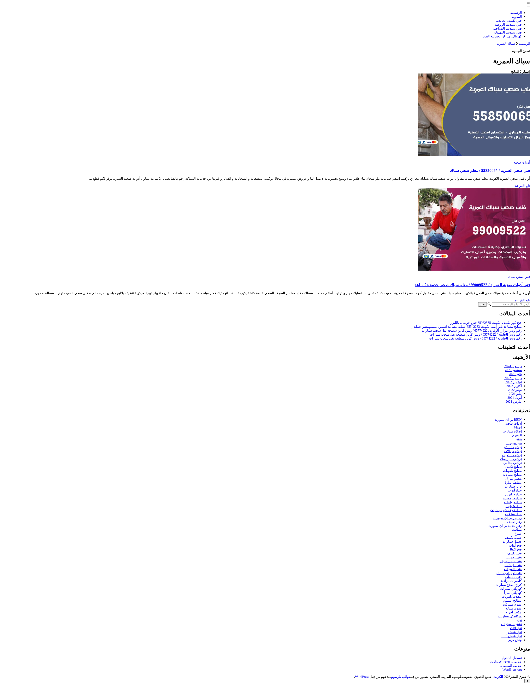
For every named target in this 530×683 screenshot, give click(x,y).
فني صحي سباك (519, 276)
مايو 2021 (515, 393)
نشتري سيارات (511, 624)
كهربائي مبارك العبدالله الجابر (502, 36)
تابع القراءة (522, 186)
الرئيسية (516, 12)
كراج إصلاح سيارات (508, 585)
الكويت (498, 676)
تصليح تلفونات (512, 470)
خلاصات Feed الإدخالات (506, 662)
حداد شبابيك (514, 506)
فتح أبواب (515, 545)
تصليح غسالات (512, 474)
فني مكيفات (513, 577)
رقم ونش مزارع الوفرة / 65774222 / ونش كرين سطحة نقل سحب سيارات (472, 330)
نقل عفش (515, 632)
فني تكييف (514, 553)
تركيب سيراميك (511, 459)
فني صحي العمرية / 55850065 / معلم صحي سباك (490, 170)
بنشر (518, 439)
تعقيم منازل (513, 478)
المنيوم (517, 435)
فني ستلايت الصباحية (507, 28)
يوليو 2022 (515, 389)
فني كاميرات (513, 569)
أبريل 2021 (514, 397)
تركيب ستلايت (512, 455)
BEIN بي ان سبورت (508, 419)
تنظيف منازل (513, 482)
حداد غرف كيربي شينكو (506, 510)
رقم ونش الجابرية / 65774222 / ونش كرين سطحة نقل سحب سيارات (475, 338)
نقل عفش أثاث (511, 636)
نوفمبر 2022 (513, 382)
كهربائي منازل (512, 592)
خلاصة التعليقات (511, 665)
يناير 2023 (515, 374)
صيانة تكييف (513, 537)
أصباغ (518, 427)
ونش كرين (514, 640)
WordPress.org (512, 669)
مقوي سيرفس (512, 604)
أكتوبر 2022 (514, 386)
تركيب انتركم (513, 447)
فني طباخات (513, 565)
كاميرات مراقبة (511, 581)
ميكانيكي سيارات (510, 616)
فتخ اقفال (515, 549)
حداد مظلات (513, 514)
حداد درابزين (513, 494)
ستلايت (517, 529)
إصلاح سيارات (512, 431)
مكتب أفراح (514, 612)
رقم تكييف (514, 522)
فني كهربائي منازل (509, 573)
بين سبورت (514, 443)
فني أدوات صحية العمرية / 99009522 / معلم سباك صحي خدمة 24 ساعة (472, 285)
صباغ (518, 533)
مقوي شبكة (514, 608)
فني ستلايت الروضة (508, 24)
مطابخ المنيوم (512, 600)
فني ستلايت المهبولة (508, 32)
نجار (519, 620)
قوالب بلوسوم (400, 676)
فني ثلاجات (514, 557)
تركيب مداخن (512, 463)
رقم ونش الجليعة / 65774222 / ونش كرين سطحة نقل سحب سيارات (476, 334)
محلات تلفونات (512, 596)
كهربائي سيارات (511, 588)
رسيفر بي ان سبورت (507, 518)
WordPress (362, 676)
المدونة (517, 16)
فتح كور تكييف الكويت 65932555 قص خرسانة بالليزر (486, 322)
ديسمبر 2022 (513, 378)
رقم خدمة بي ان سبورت (505, 526)
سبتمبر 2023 (513, 370)
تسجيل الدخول (512, 658)
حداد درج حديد (512, 498)
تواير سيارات (513, 486)
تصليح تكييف (513, 467)
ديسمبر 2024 (513, 366)
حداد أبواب (515, 490)
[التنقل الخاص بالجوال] (528, 3)
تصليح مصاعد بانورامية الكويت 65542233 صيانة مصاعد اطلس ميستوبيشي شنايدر (467, 326)
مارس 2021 (514, 401)
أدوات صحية (521, 162)
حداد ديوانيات (513, 502)
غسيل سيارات (512, 541)
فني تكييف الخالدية (509, 20)
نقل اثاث (516, 628)
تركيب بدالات (513, 451)
